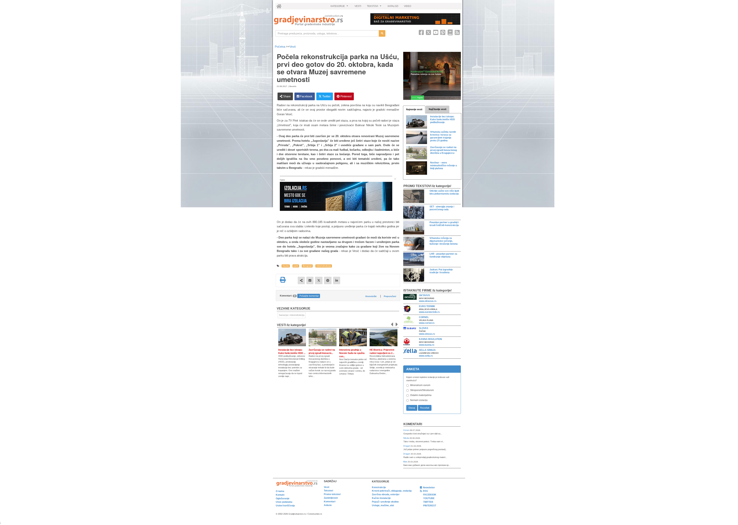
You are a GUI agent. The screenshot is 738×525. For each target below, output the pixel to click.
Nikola (406, 438)
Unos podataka (284, 502)
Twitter (326, 96)
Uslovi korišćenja (285, 505)
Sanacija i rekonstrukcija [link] (291, 315)
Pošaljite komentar (309, 296)
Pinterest (346, 96)
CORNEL (424, 317)
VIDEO (407, 6)
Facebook (305, 96)
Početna (280, 46)
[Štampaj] (283, 280)
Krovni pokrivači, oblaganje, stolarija (392, 490)
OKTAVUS (424, 295)
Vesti (292, 46)
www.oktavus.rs (427, 301)
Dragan (407, 446)
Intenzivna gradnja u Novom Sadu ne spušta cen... (352, 353)
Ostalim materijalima (420, 395)
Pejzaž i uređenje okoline (385, 501)
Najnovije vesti (414, 109)
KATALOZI (393, 6)
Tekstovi (328, 490)
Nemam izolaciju (419, 400)
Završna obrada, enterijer (386, 494)
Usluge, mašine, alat (383, 505)
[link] (319, 20)
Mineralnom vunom (420, 385)
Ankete (328, 505)
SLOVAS (423, 328)
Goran (406, 430)
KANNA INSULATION (430, 339)
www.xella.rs (426, 355)
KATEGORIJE (340, 7)
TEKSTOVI (374, 7)
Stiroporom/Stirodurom (422, 390)
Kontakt (280, 495)
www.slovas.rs (427, 334)
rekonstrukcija (323, 266)
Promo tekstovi (332, 494)
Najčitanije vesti (437, 109)
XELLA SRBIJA (427, 350)
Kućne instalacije (381, 498)
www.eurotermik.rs (429, 312)
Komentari (412, 424)
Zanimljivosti (331, 498)
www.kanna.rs (426, 345)
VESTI (358, 6)
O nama (280, 491)
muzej (286, 266)
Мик (405, 461)
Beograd (307, 266)
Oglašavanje (282, 498)
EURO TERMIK (427, 306)
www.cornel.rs (427, 323)
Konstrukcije (379, 487)
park (295, 266)
